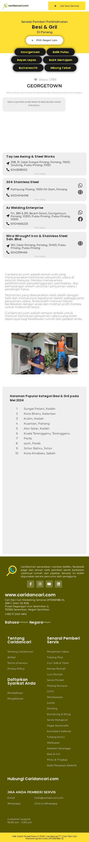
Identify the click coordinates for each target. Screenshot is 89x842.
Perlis (28, 438)
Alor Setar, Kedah (36, 428)
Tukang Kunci (56, 737)
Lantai (51, 702)
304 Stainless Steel (22, 182)
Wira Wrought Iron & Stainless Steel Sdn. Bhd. (36, 237)
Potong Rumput (57, 685)
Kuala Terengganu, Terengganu (47, 433)
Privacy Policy (15, 668)
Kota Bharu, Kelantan (40, 413)
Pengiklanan (15, 698)
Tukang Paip (55, 657)
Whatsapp (14, 803)
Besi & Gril (53, 754)
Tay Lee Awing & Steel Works (30, 156)
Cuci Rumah (55, 674)
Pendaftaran (15, 693)
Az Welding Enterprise (24, 207)
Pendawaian (55, 697)
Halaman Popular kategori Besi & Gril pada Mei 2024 (44, 398)
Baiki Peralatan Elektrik (62, 765)
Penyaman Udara (58, 651)
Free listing (40, 173)
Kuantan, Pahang (37, 423)
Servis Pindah (55, 680)
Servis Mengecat (57, 720)
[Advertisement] (44, 132)
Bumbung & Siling (59, 714)
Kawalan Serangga (59, 748)
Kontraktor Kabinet (59, 731)
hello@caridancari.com (49, 797)
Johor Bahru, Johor (38, 448)
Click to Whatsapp (46, 803)
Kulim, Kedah (34, 418)
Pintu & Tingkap (57, 759)
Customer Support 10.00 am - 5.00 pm (19, 821)
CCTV (50, 691)
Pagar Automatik (57, 725)
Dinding (52, 708)
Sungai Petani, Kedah (39, 408)
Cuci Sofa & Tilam (58, 663)
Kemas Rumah (56, 668)
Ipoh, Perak (32, 443)
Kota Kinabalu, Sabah (39, 453)
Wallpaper (53, 742)
